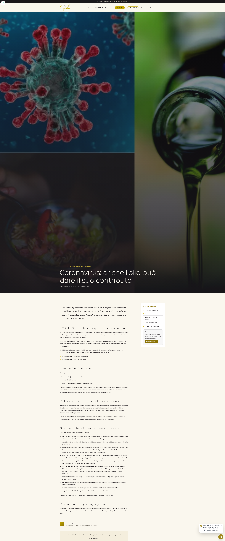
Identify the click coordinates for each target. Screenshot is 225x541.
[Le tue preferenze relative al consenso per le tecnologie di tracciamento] (3, 3)
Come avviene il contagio (152, 314)
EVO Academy (133, 7)
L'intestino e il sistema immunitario (150, 318)
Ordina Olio (119, 7)
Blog (142, 7)
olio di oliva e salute (96, 341)
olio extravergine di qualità (76, 471)
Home (82, 7)
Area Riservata (151, 7)
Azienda (89, 7)
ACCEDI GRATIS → (151, 341)
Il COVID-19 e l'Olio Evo (151, 310)
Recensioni (108, 7)
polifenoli (92, 471)
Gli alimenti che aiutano (151, 322)
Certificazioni (98, 7)
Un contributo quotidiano (152, 326)
